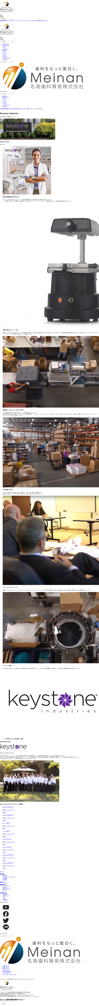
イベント (17, 20)
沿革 (4, 897)
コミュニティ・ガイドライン (10, 974)
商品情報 (2, 20)
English (4, 46)
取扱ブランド (8, 20)
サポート (21, 20)
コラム (13, 20)
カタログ (34, 20)
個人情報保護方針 (7, 971)
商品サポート (6, 967)
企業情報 (5, 894)
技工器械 (5, 878)
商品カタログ (6, 44)
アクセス (5, 898)
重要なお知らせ (6, 889)
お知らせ (5, 887)
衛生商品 (5, 875)
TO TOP (2, 871)
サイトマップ (6, 970)
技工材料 (5, 879)
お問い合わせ (44, 20)
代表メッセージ (6, 895)
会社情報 (38, 20)
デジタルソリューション (9, 876)
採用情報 (5, 899)
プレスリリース (28, 20)
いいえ (4, 1004)
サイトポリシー (6, 972)
